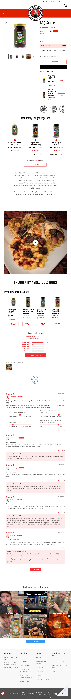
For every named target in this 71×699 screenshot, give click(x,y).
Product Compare (41, 667)
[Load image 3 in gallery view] (22, 56)
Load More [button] (35, 569)
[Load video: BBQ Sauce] (35, 242)
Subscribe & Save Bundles (41, 662)
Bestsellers (39, 657)
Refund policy (8, 693)
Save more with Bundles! (48, 56)
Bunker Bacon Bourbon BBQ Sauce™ (52, 77)
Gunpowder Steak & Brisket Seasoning (52, 91)
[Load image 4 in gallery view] (28, 56)
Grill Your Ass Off (32, 697)
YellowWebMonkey (46, 697)
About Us (46, 2)
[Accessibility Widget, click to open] (3, 694)
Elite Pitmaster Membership (24, 670)
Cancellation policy (39, 693)
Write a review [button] (35, 355)
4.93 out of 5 (40, 337)
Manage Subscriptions (42, 679)
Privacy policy (16, 693)
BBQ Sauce (27, 173)
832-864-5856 (8, 657)
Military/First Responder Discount (26, 676)
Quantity (42, 33)
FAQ (21, 657)
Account (61, 2)
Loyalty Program (40, 671)
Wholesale (54, 2)
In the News (23, 661)
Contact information (47, 693)
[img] (10, 394)
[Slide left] (6, 57)
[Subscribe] (65, 671)
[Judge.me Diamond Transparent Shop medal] (34, 379)
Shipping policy (31, 693)
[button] (39, 2)
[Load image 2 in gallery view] (16, 56)
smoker (39, 188)
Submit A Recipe (25, 681)
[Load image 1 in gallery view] (11, 56)
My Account (39, 675)
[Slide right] (34, 57)
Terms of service (24, 693)
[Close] (55, 694)
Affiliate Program (25, 665)
